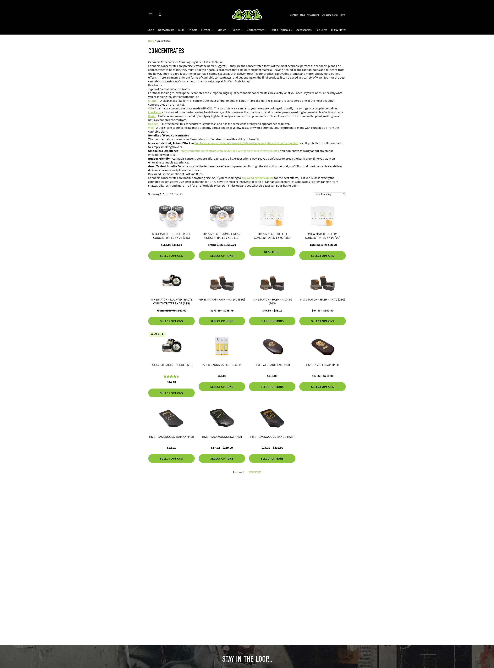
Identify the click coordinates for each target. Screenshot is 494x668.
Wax (151, 128)
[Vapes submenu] (242, 30)
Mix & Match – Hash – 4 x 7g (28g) (322, 299)
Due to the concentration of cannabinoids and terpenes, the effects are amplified (246, 143)
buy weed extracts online (258, 178)
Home (151, 40)
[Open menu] (150, 15)
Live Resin (154, 112)
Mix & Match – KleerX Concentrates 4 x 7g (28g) (272, 236)
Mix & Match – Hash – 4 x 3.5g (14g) (272, 301)
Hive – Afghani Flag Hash (272, 365)
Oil (150, 108)
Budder (153, 124)
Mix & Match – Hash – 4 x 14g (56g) (222, 299)
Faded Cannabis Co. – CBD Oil (222, 365)
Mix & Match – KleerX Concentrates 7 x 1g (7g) (322, 236)
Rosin (152, 116)
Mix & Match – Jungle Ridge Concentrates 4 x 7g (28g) (171, 236)
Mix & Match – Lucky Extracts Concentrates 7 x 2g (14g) (171, 301)
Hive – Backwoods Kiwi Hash (222, 437)
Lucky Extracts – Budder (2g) (171, 365)
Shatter (153, 100)
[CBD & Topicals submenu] (292, 30)
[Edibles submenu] (228, 30)
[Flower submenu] (212, 30)
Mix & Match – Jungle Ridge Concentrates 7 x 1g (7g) (222, 236)
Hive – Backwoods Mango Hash (272, 437)
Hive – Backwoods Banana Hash (171, 437)
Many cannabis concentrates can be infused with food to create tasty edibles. (230, 151)
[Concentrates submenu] (266, 30)
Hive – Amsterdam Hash (322, 365)
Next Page (255, 472)
